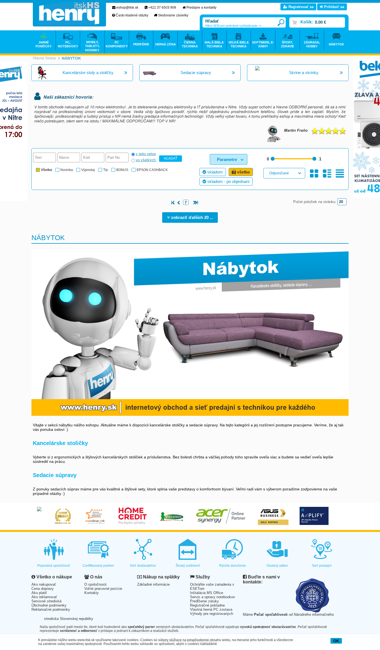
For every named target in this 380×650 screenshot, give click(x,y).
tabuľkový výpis (339, 173)
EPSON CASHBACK (152, 170)
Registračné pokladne (207, 605)
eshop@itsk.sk (127, 7)
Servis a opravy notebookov (212, 597)
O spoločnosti (95, 584)
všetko (243, 172)
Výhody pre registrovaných (211, 614)
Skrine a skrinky (304, 72)
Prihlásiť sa (333, 7)
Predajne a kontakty (201, 7)
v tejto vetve (146, 154)
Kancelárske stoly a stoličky (88, 72)
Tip (105, 170)
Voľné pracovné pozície (103, 589)
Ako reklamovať (44, 597)
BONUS (122, 170)
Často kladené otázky (132, 15)
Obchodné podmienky (48, 605)
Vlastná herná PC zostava (211, 609)
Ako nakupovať (43, 584)
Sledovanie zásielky (173, 15)
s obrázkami (327, 173)
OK (336, 641)
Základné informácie (153, 584)
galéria (314, 173)
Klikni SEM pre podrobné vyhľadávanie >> (233, 25)
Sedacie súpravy (196, 72)
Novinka (66, 170)
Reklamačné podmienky (50, 609)
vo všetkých (146, 160)
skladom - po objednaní (228, 181)
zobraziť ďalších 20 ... (191, 217)
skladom (214, 172)
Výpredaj (88, 170)
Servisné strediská (46, 601)
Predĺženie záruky (204, 601)
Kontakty (91, 593)
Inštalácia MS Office (206, 593)
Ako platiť (39, 593)
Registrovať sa (300, 7)
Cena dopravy (42, 589)
